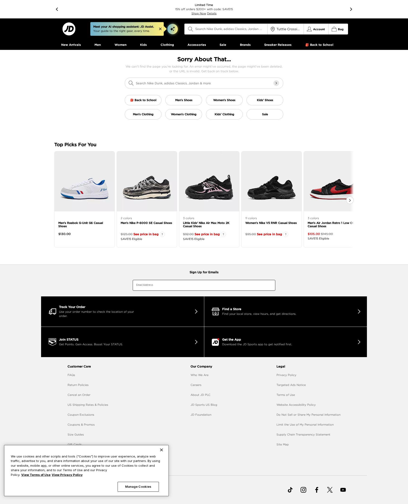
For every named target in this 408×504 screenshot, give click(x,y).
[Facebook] (316, 490)
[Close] (161, 450)
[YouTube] (343, 490)
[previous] (57, 9)
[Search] (190, 29)
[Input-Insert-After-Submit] (276, 83)
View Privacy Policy (67, 475)
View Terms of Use (36, 475)
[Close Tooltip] (160, 29)
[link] (68, 28)
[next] (351, 9)
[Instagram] (303, 490)
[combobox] (226, 29)
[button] (172, 29)
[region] (86, 470)
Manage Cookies (138, 486)
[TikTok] (290, 490)
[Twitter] (330, 490)
